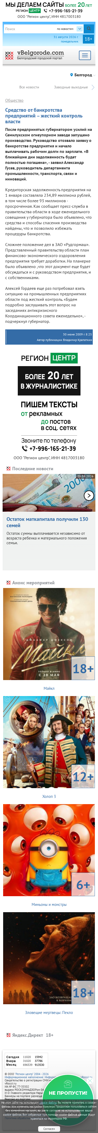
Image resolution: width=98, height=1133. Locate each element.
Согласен (49, 1129)
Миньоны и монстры (61, 891)
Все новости (29, 87)
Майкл (69, 675)
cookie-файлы (48, 1102)
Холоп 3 (68, 783)
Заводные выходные (71, 87)
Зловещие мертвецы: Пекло (59, 999)
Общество (14, 100)
